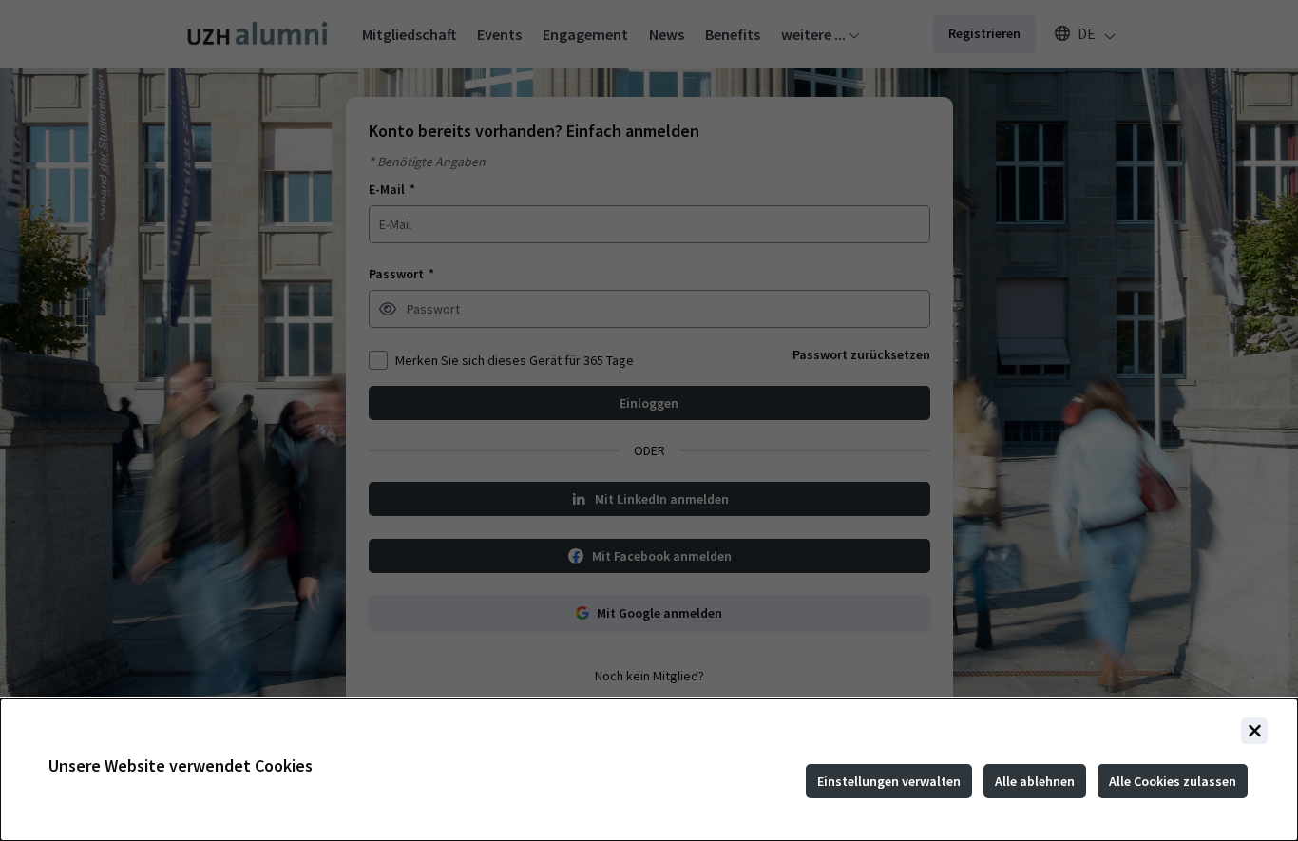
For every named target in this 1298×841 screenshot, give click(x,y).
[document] (649, 769)
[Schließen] (1254, 730)
